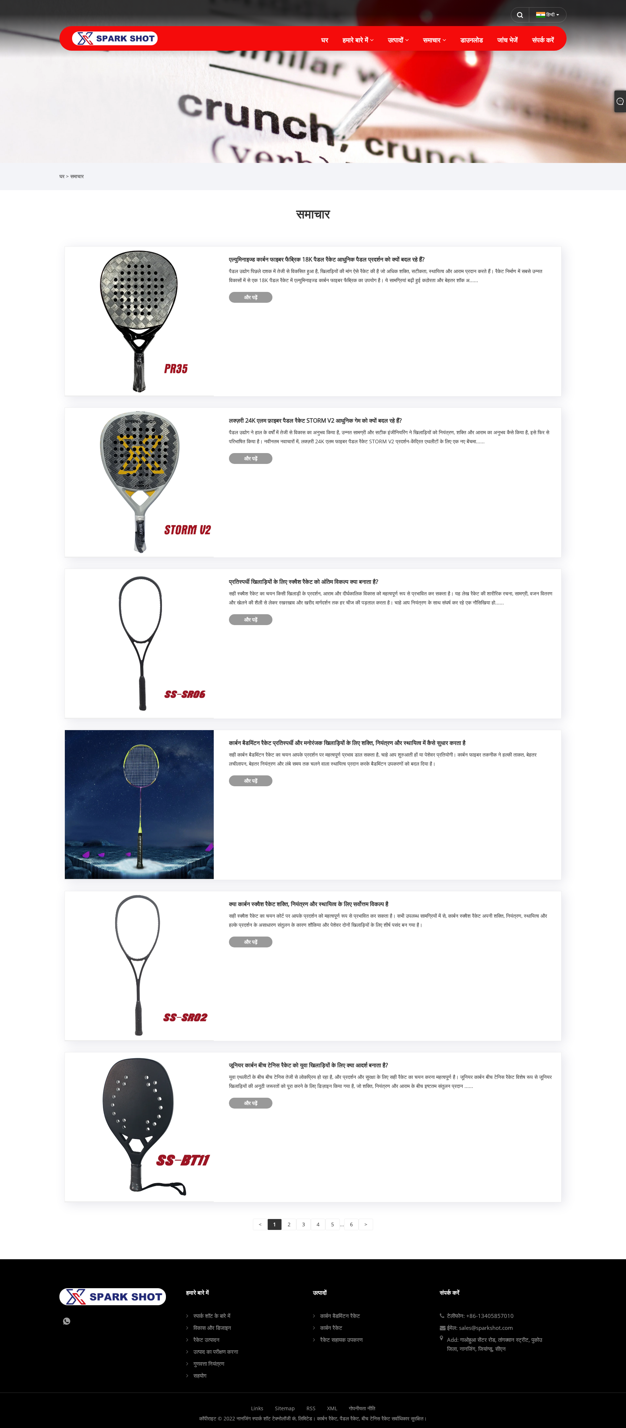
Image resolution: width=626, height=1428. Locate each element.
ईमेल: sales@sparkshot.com (480, 1327)
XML (332, 1408)
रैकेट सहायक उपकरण (341, 1339)
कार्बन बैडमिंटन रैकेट (340, 1315)
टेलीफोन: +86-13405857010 (480, 1315)
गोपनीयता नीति (362, 1408)
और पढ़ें (251, 297)
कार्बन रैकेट (331, 1327)
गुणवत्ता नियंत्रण (208, 1363)
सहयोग (199, 1375)
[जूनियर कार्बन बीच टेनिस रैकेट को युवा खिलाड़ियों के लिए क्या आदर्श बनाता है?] (139, 1126)
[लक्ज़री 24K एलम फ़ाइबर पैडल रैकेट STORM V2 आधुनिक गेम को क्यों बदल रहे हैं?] (139, 481)
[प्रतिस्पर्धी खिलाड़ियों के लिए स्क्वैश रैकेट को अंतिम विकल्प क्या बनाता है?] (139, 642)
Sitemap (285, 1408)
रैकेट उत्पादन (206, 1339)
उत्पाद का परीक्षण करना (215, 1351)
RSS (311, 1408)
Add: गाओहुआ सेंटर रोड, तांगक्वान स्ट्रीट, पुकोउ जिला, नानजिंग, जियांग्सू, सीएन (494, 1344)
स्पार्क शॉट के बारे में (211, 1315)
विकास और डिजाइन (212, 1327)
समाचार (77, 176)
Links (257, 1408)
